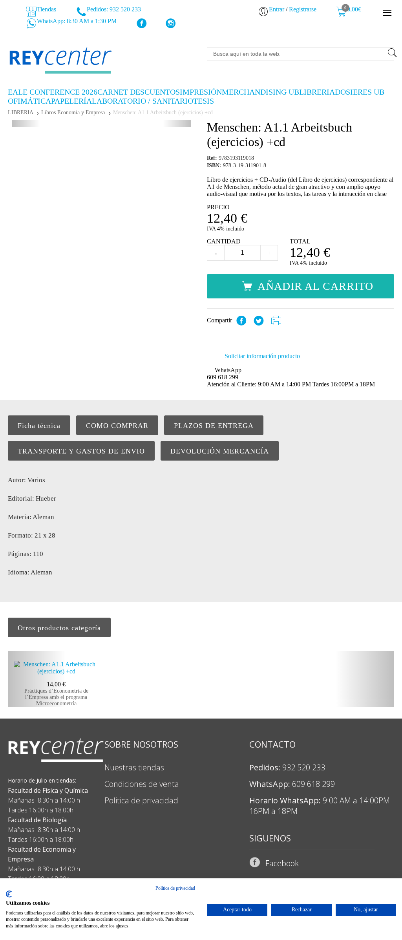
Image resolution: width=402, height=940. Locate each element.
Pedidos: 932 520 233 (113, 9)
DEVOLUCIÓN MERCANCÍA (219, 451)
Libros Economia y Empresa (73, 112)
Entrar (276, 9)
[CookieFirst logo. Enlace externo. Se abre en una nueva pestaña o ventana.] (9, 894)
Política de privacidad (175, 888)
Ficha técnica (39, 426)
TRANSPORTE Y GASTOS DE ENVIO (81, 451)
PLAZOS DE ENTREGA (214, 426)
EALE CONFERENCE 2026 (52, 92)
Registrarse (302, 9)
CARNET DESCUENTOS (138, 92)
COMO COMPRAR (117, 426)
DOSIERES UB (359, 92)
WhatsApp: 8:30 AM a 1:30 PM (76, 21)
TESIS (203, 101)
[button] (26, 123)
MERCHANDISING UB (260, 92)
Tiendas (45, 9)
